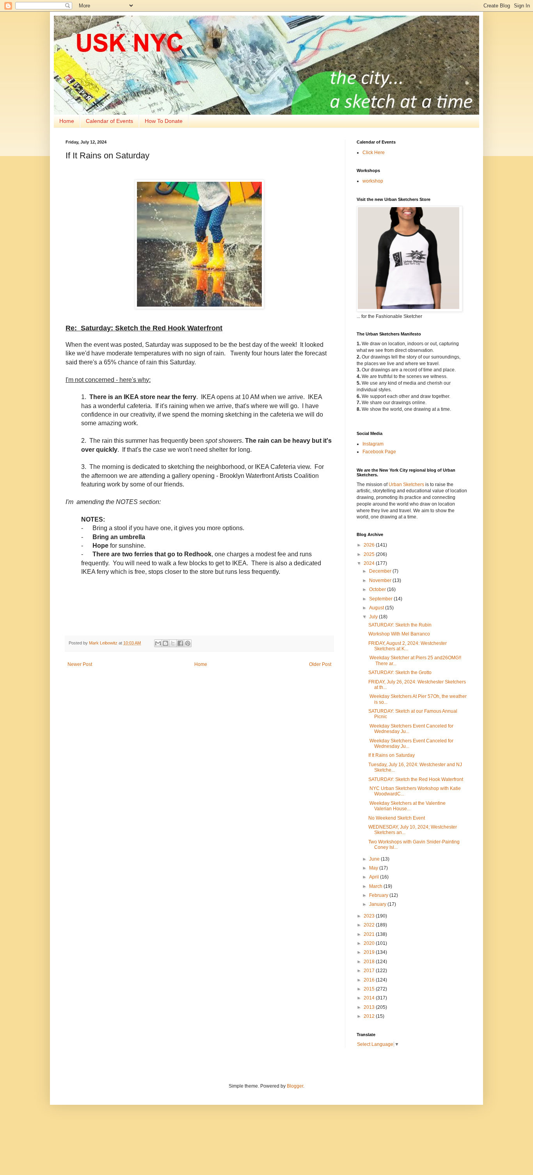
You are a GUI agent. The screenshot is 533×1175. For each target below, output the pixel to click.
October (378, 589)
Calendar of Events (109, 121)
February (379, 895)
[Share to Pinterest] (188, 643)
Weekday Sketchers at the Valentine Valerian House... (407, 805)
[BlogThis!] (165, 643)
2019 (370, 952)
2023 (370, 916)
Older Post (320, 664)
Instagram (373, 444)
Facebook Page (379, 451)
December (381, 571)
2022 (370, 925)
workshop (372, 181)
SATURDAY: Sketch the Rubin (400, 625)
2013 (370, 1007)
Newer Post (80, 664)
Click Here (373, 152)
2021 (370, 934)
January (378, 904)
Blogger (295, 1086)
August (377, 608)
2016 (370, 980)
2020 (370, 943)
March (376, 886)
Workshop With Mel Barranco (399, 634)
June (375, 859)
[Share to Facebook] (180, 643)
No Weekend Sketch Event (396, 818)
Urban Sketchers (406, 484)
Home (66, 121)
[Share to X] (173, 643)
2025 (370, 554)
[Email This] (158, 643)
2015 (370, 989)
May (374, 868)
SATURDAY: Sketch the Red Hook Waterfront (415, 779)
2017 (370, 970)
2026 (370, 545)
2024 (370, 563)
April (374, 877)
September (381, 599)
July (374, 616)
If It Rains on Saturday (391, 755)
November (381, 580)
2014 (370, 998)
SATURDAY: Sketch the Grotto (400, 672)
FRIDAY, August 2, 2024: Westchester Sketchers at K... (407, 646)
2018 (370, 961)
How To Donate (164, 121)
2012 (370, 1016)
